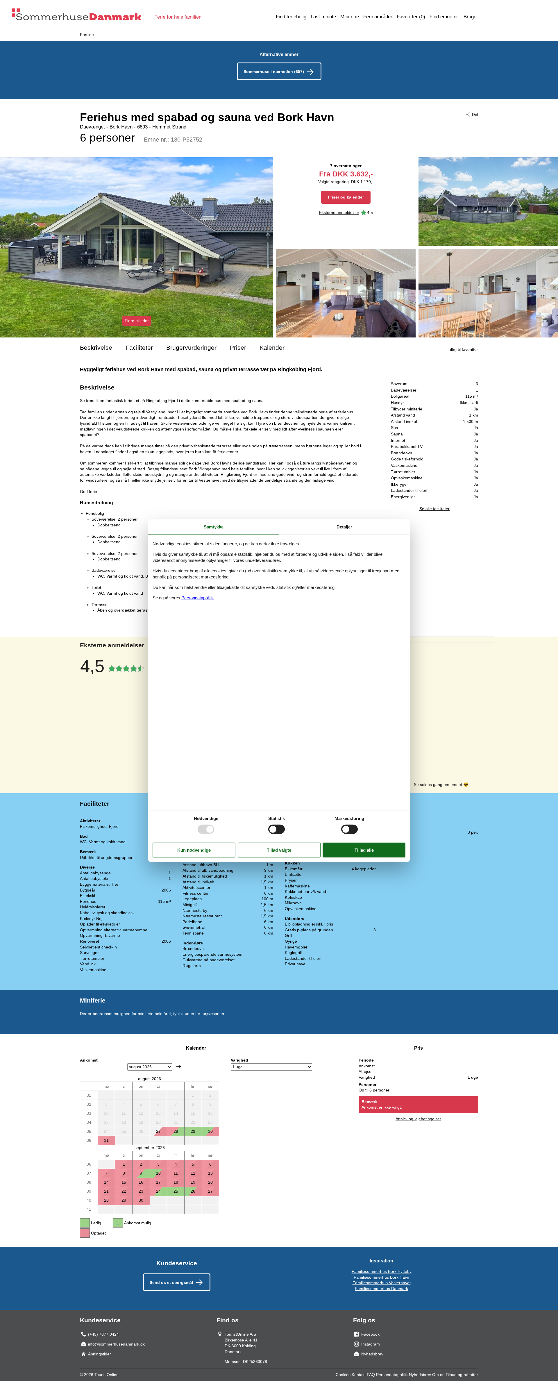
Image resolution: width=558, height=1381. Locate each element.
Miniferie (349, 16)
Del (475, 114)
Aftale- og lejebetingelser (418, 1118)
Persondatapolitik (392, 1374)
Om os (438, 1374)
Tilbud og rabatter (462, 1374)
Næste (179, 1066)
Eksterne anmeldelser (339, 212)
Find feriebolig (291, 16)
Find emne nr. (444, 16)
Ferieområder (377, 16)
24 (158, 1191)
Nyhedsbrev (420, 1374)
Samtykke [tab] (213, 526)
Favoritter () (411, 16)
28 (176, 1131)
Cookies (343, 1374)
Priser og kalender (346, 197)
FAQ (371, 1374)
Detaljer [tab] (344, 526)
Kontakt (359, 1374)
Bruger (471, 16)
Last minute (323, 16)
